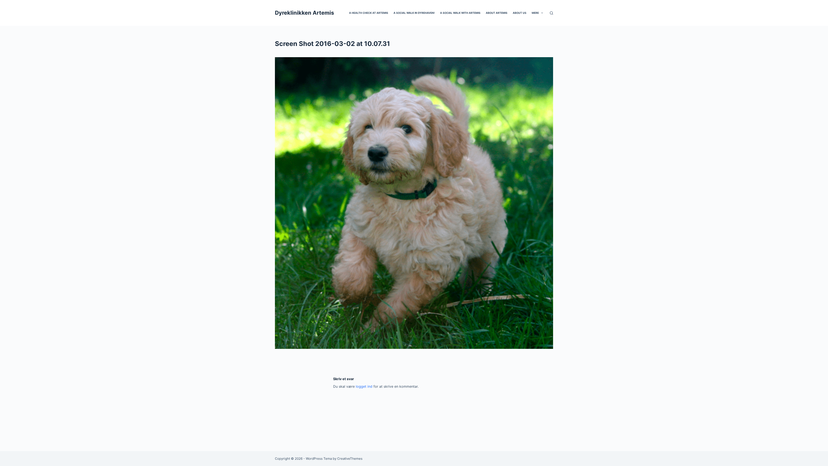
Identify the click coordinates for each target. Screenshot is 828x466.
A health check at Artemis (368, 12)
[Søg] (551, 13)
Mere (535, 12)
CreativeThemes (349, 459)
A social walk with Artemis (460, 12)
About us (519, 12)
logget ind (364, 386)
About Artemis (496, 12)
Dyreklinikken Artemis (304, 12)
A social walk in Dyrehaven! (414, 12)
